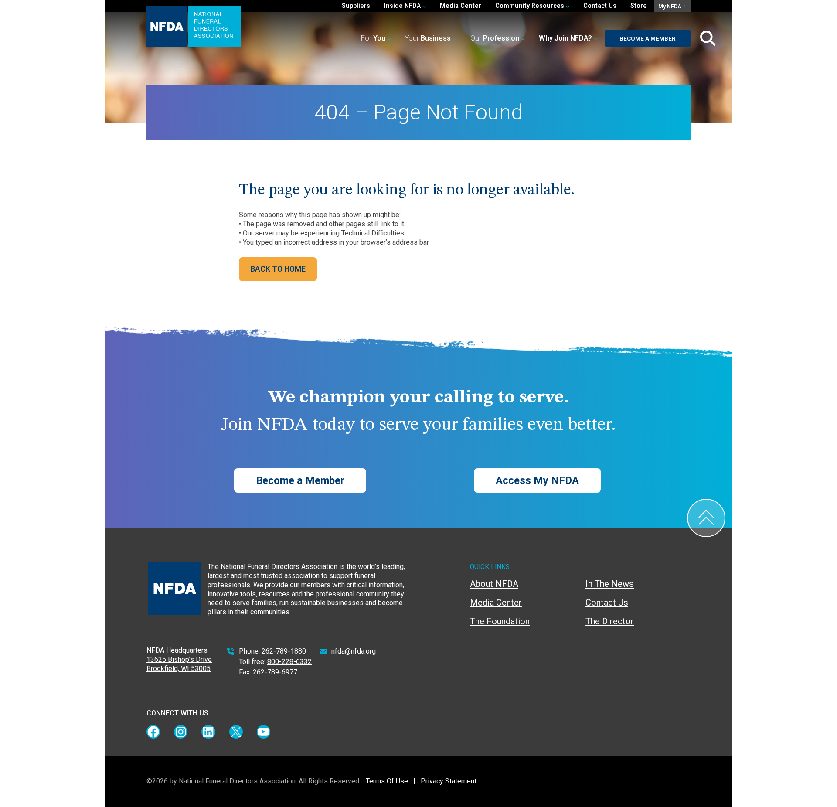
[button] (568, 39)
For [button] (373, 38)
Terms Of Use (387, 781)
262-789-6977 (275, 672)
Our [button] (494, 38)
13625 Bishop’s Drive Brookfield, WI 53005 (179, 664)
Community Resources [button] (530, 6)
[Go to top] (706, 518)
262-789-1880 (284, 651)
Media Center (460, 6)
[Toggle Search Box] (708, 38)
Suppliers (356, 6)
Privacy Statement (448, 781)
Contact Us (599, 6)
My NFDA (670, 6)
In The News (609, 584)
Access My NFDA (537, 480)
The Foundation (500, 621)
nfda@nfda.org (353, 651)
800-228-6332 (289, 661)
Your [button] (428, 38)
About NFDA (494, 584)
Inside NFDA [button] (403, 6)
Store (638, 6)
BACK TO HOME (278, 268)
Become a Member (647, 38)
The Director (609, 621)
